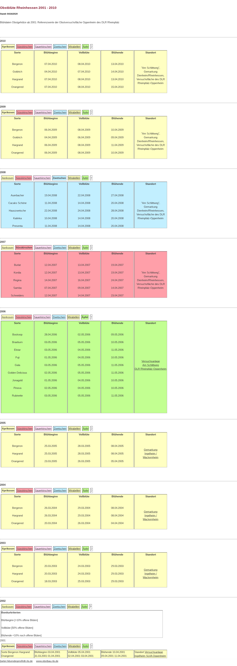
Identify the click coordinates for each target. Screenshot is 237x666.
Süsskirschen (24, 46)
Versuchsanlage (154, 652)
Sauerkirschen (43, 46)
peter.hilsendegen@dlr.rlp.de (17, 661)
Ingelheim (140, 656)
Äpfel (85, 46)
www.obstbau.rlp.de (47, 661)
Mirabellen (74, 46)
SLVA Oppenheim (156, 656)
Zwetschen (60, 46)
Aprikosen (7, 178)
